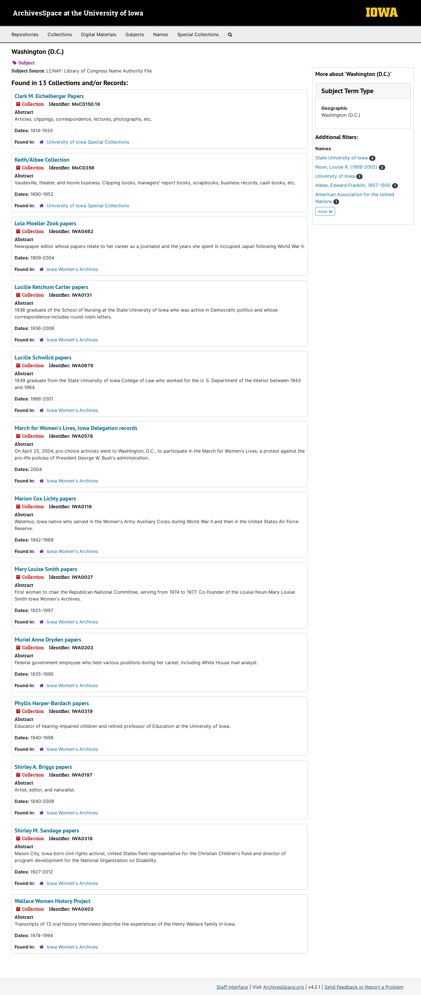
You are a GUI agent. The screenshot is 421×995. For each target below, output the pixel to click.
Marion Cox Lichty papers (45, 498)
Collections (60, 34)
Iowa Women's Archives (72, 269)
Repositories (24, 34)
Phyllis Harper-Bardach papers (52, 703)
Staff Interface (232, 987)
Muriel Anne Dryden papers (48, 639)
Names (160, 34)
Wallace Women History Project (53, 901)
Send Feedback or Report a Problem (364, 987)
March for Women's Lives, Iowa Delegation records (76, 428)
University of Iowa (338, 176)
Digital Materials (98, 34)
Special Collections (198, 34)
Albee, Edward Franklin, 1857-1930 (355, 185)
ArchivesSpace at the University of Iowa (78, 13)
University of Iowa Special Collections (88, 142)
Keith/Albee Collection (42, 159)
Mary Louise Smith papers (46, 569)
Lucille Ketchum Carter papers (51, 287)
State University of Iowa (344, 158)
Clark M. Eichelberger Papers (49, 96)
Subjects (134, 34)
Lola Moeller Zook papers (45, 223)
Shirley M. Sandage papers (47, 830)
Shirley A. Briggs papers (43, 767)
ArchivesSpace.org (283, 987)
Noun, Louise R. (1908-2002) (349, 167)
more (323, 211)
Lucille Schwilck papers (43, 357)
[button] (347, 90)
